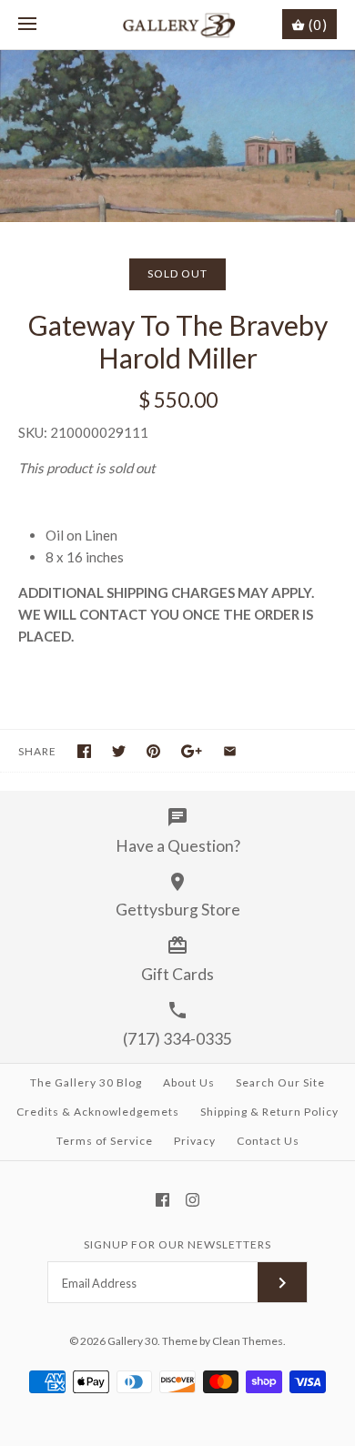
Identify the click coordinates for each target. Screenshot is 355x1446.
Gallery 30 (132, 1341)
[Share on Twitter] (119, 751)
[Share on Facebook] (84, 751)
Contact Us (268, 1141)
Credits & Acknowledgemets (97, 1111)
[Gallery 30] (178, 24)
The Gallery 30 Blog (86, 1082)
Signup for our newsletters (177, 1244)
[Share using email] (230, 751)
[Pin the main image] (153, 751)
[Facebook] (162, 1200)
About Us (189, 1082)
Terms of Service (104, 1141)
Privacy (195, 1141)
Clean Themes (247, 1341)
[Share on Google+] (191, 751)
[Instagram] (192, 1200)
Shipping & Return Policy (269, 1111)
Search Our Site (280, 1082)
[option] (177, 136)
